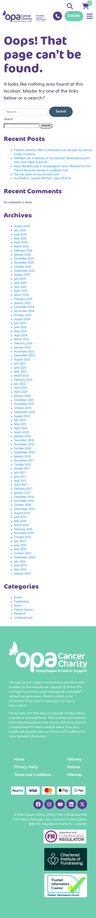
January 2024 (22, 347)
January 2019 (22, 436)
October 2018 (22, 448)
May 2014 (20, 569)
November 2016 (24, 501)
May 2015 (20, 549)
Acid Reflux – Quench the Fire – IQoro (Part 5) (42, 178)
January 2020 (22, 396)
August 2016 (22, 513)
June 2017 (20, 477)
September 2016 (24, 509)
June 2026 (20, 234)
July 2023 (20, 363)
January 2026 (22, 255)
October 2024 (22, 315)
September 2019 (24, 412)
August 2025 (22, 275)
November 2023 (24, 351)
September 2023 (24, 355)
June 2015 (20, 545)
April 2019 (20, 428)
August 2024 (22, 319)
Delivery (74, 760)
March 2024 (21, 339)
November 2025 (24, 262)
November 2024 (24, 311)
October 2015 (22, 537)
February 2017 (23, 489)
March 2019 (21, 432)
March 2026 (21, 246)
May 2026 (20, 238)
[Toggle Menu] (90, 16)
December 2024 (24, 307)
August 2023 (22, 359)
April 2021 (20, 388)
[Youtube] (60, 804)
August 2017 (22, 468)
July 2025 (20, 279)
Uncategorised (23, 618)
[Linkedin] (71, 804)
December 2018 (24, 440)
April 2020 (20, 392)
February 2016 (23, 529)
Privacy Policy (26, 767)
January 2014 (22, 573)
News (17, 605)
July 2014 (20, 561)
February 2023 (23, 380)
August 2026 (22, 226)
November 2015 (24, 533)
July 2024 (20, 323)
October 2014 (22, 553)
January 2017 (22, 493)
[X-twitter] (82, 804)
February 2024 (23, 343)
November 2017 (24, 460)
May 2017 (20, 481)
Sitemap (74, 775)
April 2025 (20, 291)
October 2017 (22, 464)
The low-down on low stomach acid (36, 174)
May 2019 (20, 424)
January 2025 (22, 303)
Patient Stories (23, 610)
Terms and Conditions (32, 775)
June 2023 (20, 368)
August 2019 (22, 416)
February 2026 (23, 250)
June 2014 (20, 565)
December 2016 (24, 497)
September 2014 (24, 557)
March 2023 (21, 376)
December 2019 (24, 400)
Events (18, 597)
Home (19, 760)
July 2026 (20, 230)
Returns (73, 767)
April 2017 (20, 484)
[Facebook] (38, 804)
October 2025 (22, 267)
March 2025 (21, 295)
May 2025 (20, 287)
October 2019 (22, 408)
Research (20, 613)
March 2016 (21, 525)
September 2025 (24, 271)
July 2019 (20, 420)
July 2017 (20, 472)
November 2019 (24, 404)
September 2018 (24, 452)
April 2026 (20, 242)
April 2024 (20, 335)
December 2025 (24, 258)
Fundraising (21, 601)
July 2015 (20, 541)
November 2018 (24, 444)
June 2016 (20, 517)
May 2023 (20, 371)
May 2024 (20, 331)
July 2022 (20, 384)
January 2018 (22, 456)
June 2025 (20, 283)
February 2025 (23, 299)
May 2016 (20, 521)
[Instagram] (49, 804)
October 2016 (22, 505)
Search (8, 119)
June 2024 (20, 327)
